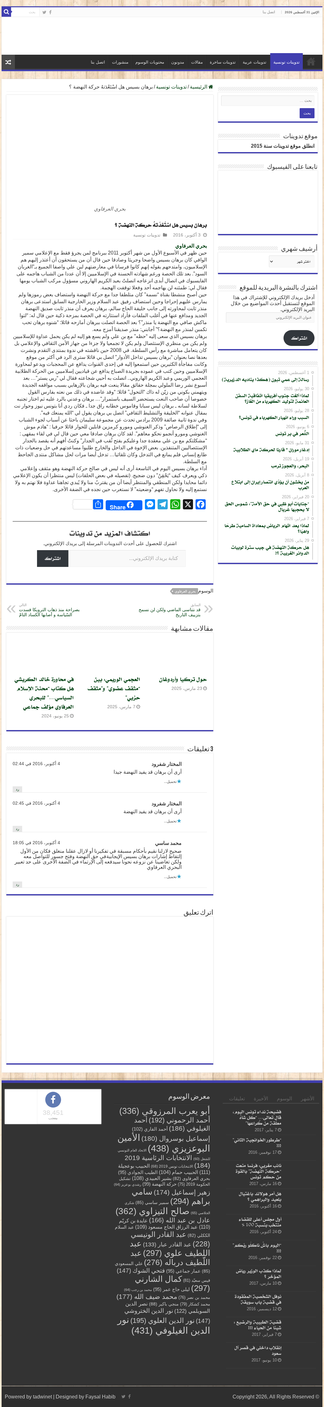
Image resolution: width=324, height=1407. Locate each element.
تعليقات (237, 1098)
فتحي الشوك (141, 1270)
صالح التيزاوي (152, 1211)
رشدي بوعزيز (127, 1184)
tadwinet (42, 1396)
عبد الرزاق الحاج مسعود (166, 1227)
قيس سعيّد (196, 1280)
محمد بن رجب (138, 1290)
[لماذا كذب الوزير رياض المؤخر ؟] (300, 1278)
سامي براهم (171, 1196)
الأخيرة (261, 1098)
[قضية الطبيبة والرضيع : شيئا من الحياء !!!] (300, 1330)
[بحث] (6, 12)
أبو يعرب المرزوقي (164, 1111)
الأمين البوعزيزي (163, 1142)
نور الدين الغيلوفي (163, 1325)
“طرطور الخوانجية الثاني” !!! (257, 1142)
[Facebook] (50, 12)
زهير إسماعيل (182, 1192)
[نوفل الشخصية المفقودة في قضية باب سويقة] (300, 1304)
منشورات (120, 62)
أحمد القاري (150, 1129)
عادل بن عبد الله (179, 1220)
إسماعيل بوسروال (175, 1138)
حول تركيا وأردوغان (183, 679)
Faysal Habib (100, 1396)
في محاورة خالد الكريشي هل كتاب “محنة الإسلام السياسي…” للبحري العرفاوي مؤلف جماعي (44, 692)
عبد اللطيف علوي (170, 1248)
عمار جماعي (183, 1271)
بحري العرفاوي (191, 246)
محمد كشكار (195, 1304)
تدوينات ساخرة (223, 62)
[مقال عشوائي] (8, 62)
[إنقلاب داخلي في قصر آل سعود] (300, 1356)
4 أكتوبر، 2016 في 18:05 (36, 842)
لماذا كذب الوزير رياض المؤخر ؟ (258, 1273)
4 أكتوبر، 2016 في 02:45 (36, 803)
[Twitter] (44, 12)
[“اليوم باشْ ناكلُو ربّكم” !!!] (300, 1253)
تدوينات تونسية (286, 62)
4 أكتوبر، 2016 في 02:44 (36, 763)
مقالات (197, 62)
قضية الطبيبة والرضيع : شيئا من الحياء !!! (257, 1324)
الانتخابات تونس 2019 (172, 1166)
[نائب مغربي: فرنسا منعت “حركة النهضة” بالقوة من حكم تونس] (300, 1173)
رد (17, 789)
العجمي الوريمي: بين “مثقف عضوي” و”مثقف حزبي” (114, 688)
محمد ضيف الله (146, 1296)
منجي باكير (164, 1303)
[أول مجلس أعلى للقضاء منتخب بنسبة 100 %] (300, 1227)
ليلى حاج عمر (171, 1289)
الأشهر (307, 1098)
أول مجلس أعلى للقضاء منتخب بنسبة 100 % (260, 1222)
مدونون (177, 62)
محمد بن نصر (194, 1297)
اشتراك (53, 558)
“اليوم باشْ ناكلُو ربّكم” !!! (257, 1248)
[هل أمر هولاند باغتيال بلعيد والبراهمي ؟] (300, 1202)
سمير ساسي (152, 1202)
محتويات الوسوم (149, 62)
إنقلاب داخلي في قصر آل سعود (257, 1350)
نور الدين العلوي (162, 1320)
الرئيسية (311, 61)
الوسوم (284, 1098)
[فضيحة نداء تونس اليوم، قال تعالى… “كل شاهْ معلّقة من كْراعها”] (300, 1119)
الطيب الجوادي (138, 1172)
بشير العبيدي (151, 1178)
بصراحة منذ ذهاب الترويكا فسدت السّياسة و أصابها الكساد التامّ (49, 610)
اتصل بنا (269, 12)
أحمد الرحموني (179, 1120)
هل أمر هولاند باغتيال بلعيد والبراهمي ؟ (260, 1196)
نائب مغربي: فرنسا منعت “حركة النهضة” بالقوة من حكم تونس (258, 1171)
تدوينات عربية (254, 62)
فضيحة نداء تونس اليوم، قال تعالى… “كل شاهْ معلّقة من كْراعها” (257, 1117)
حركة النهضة (159, 1184)
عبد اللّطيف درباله (170, 1258)
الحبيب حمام (178, 1172)
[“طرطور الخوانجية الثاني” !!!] (300, 1147)
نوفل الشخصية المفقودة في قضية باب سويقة (258, 1299)
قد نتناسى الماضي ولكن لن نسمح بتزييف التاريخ (170, 610)
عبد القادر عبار (167, 1244)
